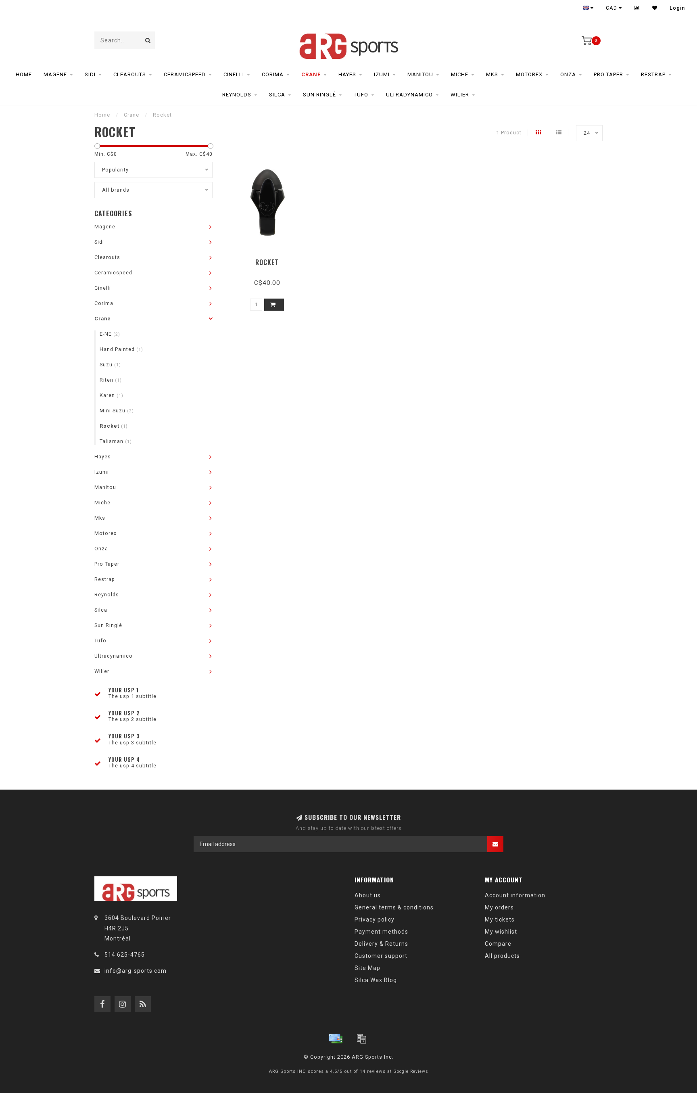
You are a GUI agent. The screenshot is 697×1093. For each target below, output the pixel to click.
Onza (568, 74)
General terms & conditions (394, 907)
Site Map (367, 968)
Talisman (116, 441)
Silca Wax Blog (376, 980)
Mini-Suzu (117, 411)
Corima (273, 74)
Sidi (90, 74)
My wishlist (501, 931)
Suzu (110, 365)
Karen (111, 395)
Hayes (347, 74)
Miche (459, 74)
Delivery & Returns (381, 943)
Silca (277, 95)
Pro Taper (608, 74)
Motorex (529, 74)
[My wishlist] (654, 8)
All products (502, 956)
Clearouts (129, 74)
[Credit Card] (336, 1038)
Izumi (382, 74)
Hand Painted (121, 349)
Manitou (420, 74)
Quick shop (271, 260)
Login (677, 8)
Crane (311, 74)
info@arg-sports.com (135, 971)
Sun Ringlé (319, 95)
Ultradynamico (409, 95)
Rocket (114, 426)
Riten (111, 380)
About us (368, 895)
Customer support (381, 956)
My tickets (500, 919)
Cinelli (233, 74)
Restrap (653, 74)
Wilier (460, 95)
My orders (499, 907)
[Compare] (637, 8)
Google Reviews (410, 1071)
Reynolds (236, 95)
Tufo (361, 95)
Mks (492, 74)
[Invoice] (361, 1038)
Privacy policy (374, 919)
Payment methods (381, 931)
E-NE (110, 334)
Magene (55, 74)
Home (24, 74)
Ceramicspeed (185, 74)
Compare (498, 943)
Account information (515, 895)
